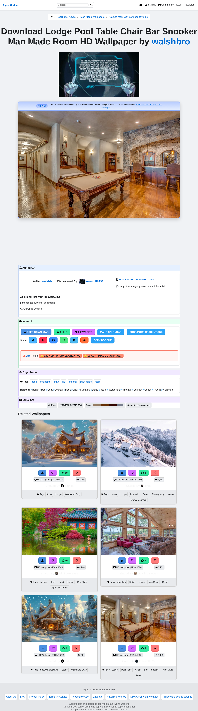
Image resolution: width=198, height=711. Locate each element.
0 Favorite (84, 332)
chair (56, 381)
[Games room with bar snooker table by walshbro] (138, 641)
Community (167, 4)
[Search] (91, 4)
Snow (49, 494)
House (114, 494)
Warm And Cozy (73, 494)
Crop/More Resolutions (146, 332)
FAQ (22, 696)
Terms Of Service (58, 696)
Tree (53, 582)
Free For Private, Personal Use (136, 279)
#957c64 (97, 405)
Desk (67, 389)
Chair (137, 670)
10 (66, 473)
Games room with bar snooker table (128, 17)
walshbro (171, 41)
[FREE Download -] (122, 648)
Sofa (49, 389)
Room (165, 582)
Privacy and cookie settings (177, 696)
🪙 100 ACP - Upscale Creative (60, 355)
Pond (61, 582)
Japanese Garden (59, 588)
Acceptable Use (80, 696)
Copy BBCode (103, 340)
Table (103, 389)
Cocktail (58, 389)
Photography (158, 494)
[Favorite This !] (132, 648)
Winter (171, 494)
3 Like (63, 332)
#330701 (113, 405)
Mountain (134, 494)
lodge (34, 381)
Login (179, 4)
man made (86, 381)
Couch (147, 389)
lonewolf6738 (94, 281)
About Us (11, 696)
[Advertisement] (99, 241)
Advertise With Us (116, 696)
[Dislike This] (155, 648)
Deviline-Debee (148, 573)
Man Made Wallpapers (92, 17)
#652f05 (105, 405)
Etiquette (98, 696)
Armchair (126, 389)
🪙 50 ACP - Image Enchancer (103, 355)
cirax (148, 485)
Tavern (156, 389)
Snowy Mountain (139, 500)
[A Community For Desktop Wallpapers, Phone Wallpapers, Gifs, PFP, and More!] (51, 17)
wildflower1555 (68, 573)
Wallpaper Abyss (67, 17)
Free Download (37, 332)
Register (189, 4)
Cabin (132, 582)
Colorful (43, 582)
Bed (43, 389)
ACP (28, 355)
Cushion (137, 389)
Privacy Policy (36, 696)
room (97, 381)
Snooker (155, 670)
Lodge (58, 494)
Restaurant (113, 389)
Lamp (95, 389)
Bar (145, 670)
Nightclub (167, 389)
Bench (35, 389)
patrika (69, 485)
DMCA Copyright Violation (144, 696)
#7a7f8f (120, 405)
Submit (151, 4)
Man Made (82, 582)
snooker (73, 381)
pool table (45, 381)
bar (63, 381)
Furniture (85, 389)
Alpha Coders (10, 5)
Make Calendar (110, 332)
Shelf (75, 389)
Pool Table (126, 670)
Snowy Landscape (49, 670)
